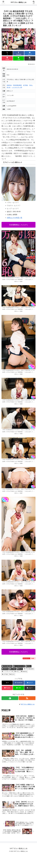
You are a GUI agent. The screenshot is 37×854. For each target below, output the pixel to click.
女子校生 (25, 85)
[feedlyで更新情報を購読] (10, 698)
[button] (29, 58)
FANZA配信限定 (17, 85)
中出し (31, 85)
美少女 (8, 87)
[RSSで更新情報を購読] (27, 698)
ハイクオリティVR (17, 87)
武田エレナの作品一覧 (14, 217)
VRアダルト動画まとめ (18, 2)
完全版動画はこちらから (18, 225)
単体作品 (9, 85)
